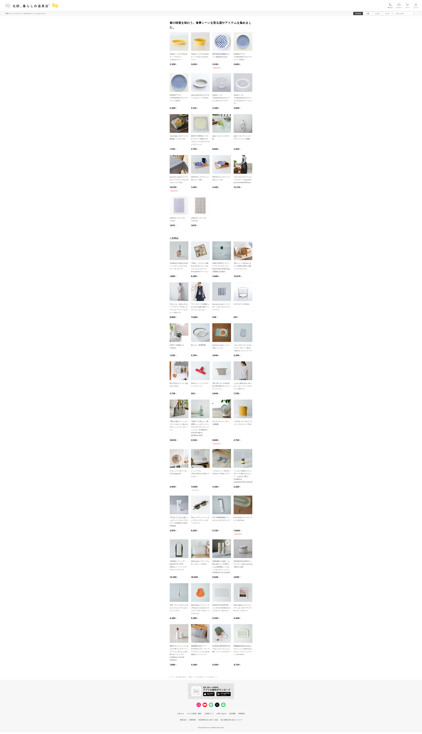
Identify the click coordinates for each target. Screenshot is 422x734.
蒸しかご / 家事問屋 (198, 345)
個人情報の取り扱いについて (231, 720)
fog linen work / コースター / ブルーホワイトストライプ (221, 307)
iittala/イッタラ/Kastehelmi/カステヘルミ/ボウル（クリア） (221, 98)
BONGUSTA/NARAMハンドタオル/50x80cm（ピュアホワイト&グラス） (221, 608)
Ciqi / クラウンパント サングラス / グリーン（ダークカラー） (200, 520)
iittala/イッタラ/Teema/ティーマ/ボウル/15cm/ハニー (200, 57)
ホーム (172, 677)
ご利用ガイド (209, 713)
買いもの (390, 7)
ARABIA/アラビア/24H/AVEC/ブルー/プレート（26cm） (179, 98)
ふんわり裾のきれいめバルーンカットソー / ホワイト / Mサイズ (243, 386)
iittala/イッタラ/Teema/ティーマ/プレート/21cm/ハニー (178, 57)
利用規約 (241, 713)
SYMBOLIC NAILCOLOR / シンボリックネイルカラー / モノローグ (179, 266)
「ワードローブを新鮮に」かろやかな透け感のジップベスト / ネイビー (200, 307)
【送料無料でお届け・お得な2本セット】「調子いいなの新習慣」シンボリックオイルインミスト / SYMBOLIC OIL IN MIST (221, 566)
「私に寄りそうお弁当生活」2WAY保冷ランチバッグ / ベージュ (221, 386)
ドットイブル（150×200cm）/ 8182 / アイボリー (200, 473)
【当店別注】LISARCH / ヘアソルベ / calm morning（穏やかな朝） (243, 564)
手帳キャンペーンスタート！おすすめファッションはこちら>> (25, 13)
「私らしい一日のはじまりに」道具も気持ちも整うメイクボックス (242, 266)
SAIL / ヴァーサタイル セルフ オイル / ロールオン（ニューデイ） (179, 608)
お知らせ (180, 713)
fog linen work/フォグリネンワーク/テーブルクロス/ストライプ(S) (179, 180)
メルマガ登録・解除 (193, 713)
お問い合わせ (221, 713)
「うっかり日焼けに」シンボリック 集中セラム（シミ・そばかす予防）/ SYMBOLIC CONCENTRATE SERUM (243, 476)
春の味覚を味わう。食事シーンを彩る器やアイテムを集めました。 (197, 677)
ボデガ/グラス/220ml (241, 304)
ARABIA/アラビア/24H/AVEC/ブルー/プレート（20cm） (243, 57)
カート (407, 7)
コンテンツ (399, 7)
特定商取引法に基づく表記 (208, 720)
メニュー (416, 7)
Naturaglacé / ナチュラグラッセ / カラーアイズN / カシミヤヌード (243, 608)
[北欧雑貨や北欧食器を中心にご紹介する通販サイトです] (31, 5)
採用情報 (192, 720)
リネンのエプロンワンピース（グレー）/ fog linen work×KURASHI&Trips (243, 180)
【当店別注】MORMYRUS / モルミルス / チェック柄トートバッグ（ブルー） (221, 649)
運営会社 (183, 720)
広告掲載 (232, 713)
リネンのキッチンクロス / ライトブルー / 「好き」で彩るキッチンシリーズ (243, 348)
